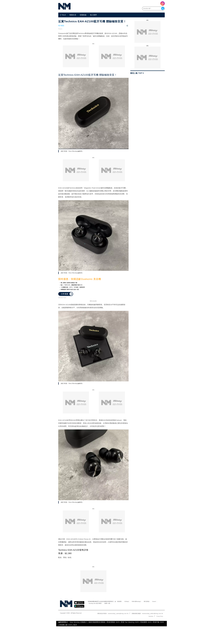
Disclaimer (151, 616)
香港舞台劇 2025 (65, 625)
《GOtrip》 (127, 601)
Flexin (60, 29)
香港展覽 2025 (145, 622)
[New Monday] (85, 6)
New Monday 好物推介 (78, 622)
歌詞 (75, 625)
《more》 (154, 601)
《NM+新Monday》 (136, 601)
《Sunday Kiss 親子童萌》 (95, 603)
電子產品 (61, 25)
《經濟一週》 (107, 603)
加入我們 (93, 15)
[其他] (127, 26)
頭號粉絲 (83, 15)
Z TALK (63, 15)
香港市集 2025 (158, 622)
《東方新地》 (146, 601)
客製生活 (73, 15)
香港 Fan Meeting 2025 (130, 622)
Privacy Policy (159, 616)
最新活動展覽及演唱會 (97, 622)
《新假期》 (119, 601)
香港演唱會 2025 (113, 622)
